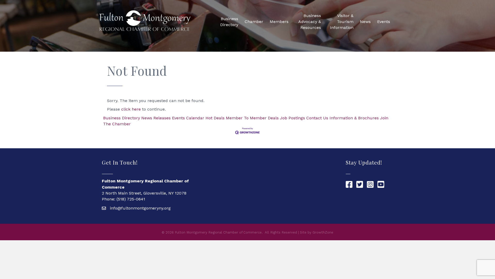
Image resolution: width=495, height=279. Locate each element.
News (365, 21)
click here (131, 109)
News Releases (156, 117)
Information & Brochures (354, 117)
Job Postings (292, 117)
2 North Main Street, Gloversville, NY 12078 (144, 193)
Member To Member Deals (252, 117)
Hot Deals (215, 117)
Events (383, 21)
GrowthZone (322, 232)
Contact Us (317, 117)
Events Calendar (188, 117)
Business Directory (229, 21)
